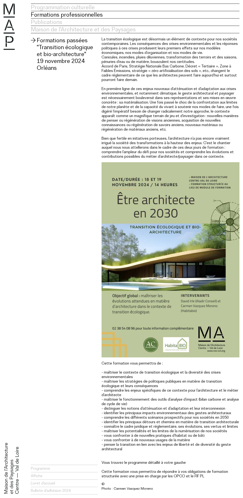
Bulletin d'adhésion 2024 (51, 490)
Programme (40, 468)
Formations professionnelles (67, 14)
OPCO (179, 476)
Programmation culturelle (63, 7)
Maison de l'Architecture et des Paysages (83, 29)
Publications (46, 22)
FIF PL (199, 476)
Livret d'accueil (43, 483)
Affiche (36, 476)
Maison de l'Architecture (9, 27)
